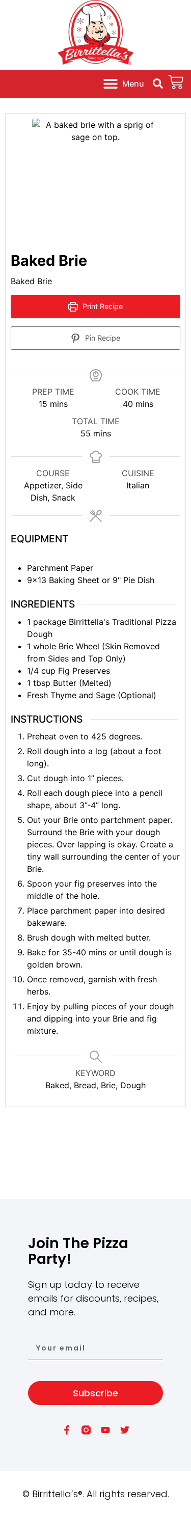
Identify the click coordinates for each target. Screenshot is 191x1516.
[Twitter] (124, 1430)
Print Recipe (101, 306)
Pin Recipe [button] (101, 338)
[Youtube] (105, 1430)
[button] (123, 83)
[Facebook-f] (66, 1430)
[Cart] (175, 82)
